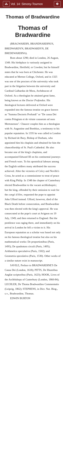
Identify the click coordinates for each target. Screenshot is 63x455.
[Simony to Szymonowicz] (3, 227)
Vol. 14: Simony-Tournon (27, 4)
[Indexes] (59, 227)
